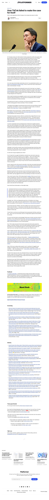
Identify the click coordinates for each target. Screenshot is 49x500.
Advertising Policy (17, 490)
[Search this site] (36, 2)
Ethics (11, 490)
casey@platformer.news (11, 434)
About (6, 2)
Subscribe (44, 2)
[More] (9, 2)
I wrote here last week (25, 139)
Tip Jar (30, 490)
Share (40, 18)
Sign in (39, 2)
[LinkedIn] (21, 486)
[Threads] (25, 486)
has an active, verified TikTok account (31, 248)
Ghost (46, 491)
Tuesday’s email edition (12, 273)
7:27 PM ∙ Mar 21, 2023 (26, 425)
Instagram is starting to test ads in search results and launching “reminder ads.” (23, 388)
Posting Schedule (25, 490)
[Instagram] (29, 486)
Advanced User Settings (21, 492)
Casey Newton (13, 17)
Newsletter (9, 8)
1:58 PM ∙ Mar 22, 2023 (24, 417)
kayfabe (29, 176)
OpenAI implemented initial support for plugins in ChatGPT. (19, 348)
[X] (19, 486)
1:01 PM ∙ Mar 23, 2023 (28, 421)
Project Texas (15, 108)
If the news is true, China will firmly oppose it (31, 203)
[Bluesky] (23, 486)
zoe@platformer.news (22, 434)
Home (3, 2)
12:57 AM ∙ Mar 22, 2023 (25, 411)
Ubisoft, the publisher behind (14, 382)
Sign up (34, 490)
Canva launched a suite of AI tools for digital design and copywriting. (21, 374)
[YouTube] (27, 486)
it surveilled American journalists (21, 165)
